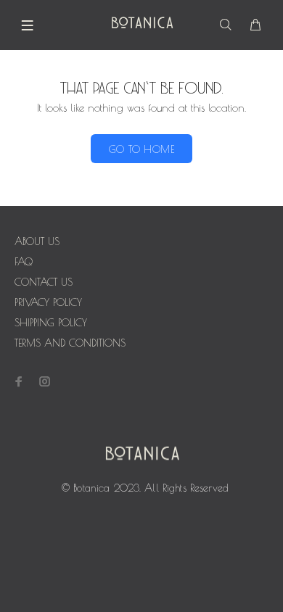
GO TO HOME (141, 149)
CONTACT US (44, 282)
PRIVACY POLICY (48, 302)
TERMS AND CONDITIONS (70, 343)
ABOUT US (37, 241)
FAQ (24, 262)
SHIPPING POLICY (51, 322)
